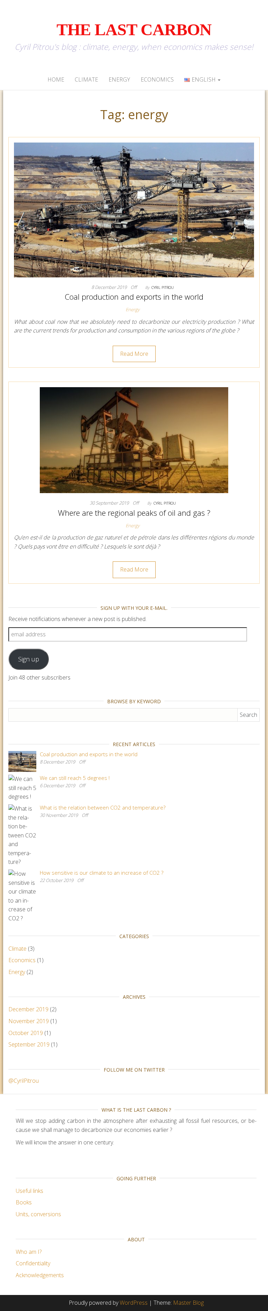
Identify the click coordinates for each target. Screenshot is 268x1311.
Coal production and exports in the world (134, 296)
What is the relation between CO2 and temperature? (102, 807)
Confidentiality (33, 1263)
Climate (86, 79)
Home (55, 79)
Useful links (29, 1191)
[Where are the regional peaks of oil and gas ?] (134, 440)
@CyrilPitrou (23, 1080)
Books (24, 1202)
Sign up (28, 659)
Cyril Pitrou (162, 287)
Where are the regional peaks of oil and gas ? (134, 512)
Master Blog (188, 1302)
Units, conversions (38, 1214)
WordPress (134, 1302)
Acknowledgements (40, 1275)
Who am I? (29, 1252)
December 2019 (28, 1009)
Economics (157, 79)
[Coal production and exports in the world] (134, 209)
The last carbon (134, 29)
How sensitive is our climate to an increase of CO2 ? (101, 872)
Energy (119, 79)
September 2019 (29, 1044)
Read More (134, 354)
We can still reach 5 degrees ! (75, 777)
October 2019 (25, 1033)
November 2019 (28, 1021)
